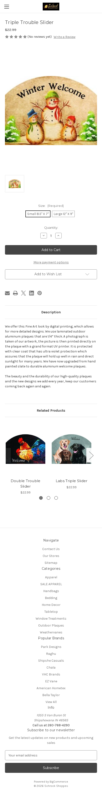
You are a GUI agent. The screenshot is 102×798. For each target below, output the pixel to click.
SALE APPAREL (51, 584)
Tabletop (51, 612)
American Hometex (51, 688)
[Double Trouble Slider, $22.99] (25, 449)
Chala (51, 667)
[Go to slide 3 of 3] (56, 498)
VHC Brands (51, 674)
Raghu (51, 654)
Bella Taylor (51, 695)
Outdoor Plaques (51, 625)
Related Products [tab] (51, 410)
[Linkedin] (31, 293)
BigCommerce (59, 781)
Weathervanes (51, 632)
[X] (23, 293)
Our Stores (51, 556)
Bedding (51, 598)
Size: (51, 206)
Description (51, 312)
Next (91, 455)
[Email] (7, 293)
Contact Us (51, 549)
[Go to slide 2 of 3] (48, 498)
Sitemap (51, 563)
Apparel (51, 577)
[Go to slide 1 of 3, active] (41, 498)
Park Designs (51, 647)
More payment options (51, 262)
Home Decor (51, 605)
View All (51, 702)
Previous (6, 455)
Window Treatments (51, 619)
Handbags (51, 591)
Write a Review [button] (64, 37)
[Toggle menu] (6, 6)
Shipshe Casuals (51, 661)
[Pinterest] (39, 293)
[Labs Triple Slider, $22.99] (71, 449)
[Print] (15, 293)
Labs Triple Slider (72, 481)
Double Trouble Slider (26, 484)
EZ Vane (51, 681)
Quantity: (51, 227)
